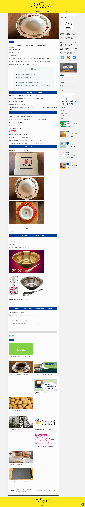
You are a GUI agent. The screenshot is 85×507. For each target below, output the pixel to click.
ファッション (70, 98)
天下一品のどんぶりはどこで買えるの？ (27, 74)
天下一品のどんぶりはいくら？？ (25, 77)
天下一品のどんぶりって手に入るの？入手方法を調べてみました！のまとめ (33, 86)
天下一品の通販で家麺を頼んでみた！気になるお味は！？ (25, 324)
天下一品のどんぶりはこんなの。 (25, 80)
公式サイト (26, 96)
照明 (71, 101)
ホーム (20, 11)
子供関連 (56, 11)
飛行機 (38, 11)
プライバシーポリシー (64, 113)
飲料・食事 (47, 11)
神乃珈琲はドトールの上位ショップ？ (18, 429)
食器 (65, 103)
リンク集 (62, 115)
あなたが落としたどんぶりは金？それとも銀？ (28, 82)
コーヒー (70, 96)
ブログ (66, 11)
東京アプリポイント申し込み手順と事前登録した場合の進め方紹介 (71, 125)
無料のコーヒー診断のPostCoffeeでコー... (19, 464)
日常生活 (29, 11)
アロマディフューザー (70, 93)
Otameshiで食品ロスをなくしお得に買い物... (44, 429)
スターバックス (63, 98)
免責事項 (62, 118)
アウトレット (63, 93)
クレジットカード (64, 96)
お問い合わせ (62, 110)
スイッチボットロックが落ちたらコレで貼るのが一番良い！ (71, 167)
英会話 (75, 101)
